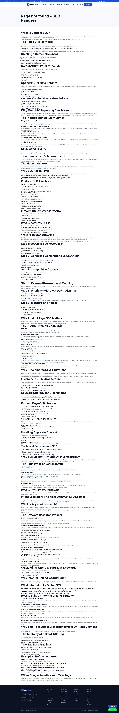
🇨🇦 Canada (76, 695)
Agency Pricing (63, 702)
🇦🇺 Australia (76, 700)
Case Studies (89, 695)
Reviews (88, 698)
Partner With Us (64, 698)
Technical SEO (50, 698)
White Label (51, 4)
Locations (66, 4)
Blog (77, 4)
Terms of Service (90, 710)
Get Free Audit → (110, 1)
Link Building (49, 700)
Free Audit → (88, 4)
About (81, 4)
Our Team (89, 693)
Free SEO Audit (90, 704)
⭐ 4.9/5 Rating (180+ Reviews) (40, 1)
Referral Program (64, 700)
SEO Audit (49, 702)
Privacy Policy (83, 710)
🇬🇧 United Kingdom (77, 693)
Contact (88, 702)
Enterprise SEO (50, 704)
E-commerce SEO (50, 695)
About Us (89, 691)
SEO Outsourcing (64, 695)
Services (44, 4)
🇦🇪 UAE (75, 698)
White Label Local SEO (65, 693)
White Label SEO (64, 691)
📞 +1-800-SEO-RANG (100, 1)
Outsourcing (59, 4)
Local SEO (49, 691)
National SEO (49, 693)
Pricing (72, 4)
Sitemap (96, 710)
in (22, 700)
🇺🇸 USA (75, 691)
